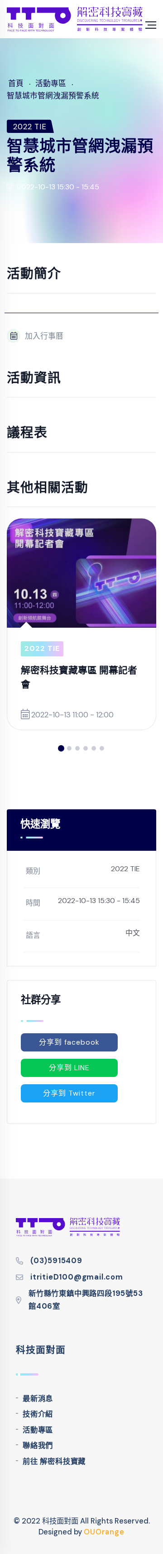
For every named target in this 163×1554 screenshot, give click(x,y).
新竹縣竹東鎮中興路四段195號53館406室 (86, 1300)
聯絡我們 (38, 1445)
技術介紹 (38, 1414)
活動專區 (38, 1430)
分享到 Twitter (69, 1093)
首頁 (16, 83)
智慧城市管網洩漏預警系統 (53, 96)
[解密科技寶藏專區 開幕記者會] (81, 573)
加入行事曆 (44, 336)
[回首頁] (75, 19)
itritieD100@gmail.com (76, 1277)
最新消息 (38, 1398)
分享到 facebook (69, 1042)
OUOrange (104, 1532)
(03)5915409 (56, 1260)
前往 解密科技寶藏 (54, 1461)
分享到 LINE (69, 1067)
